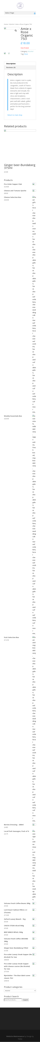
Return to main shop (14, 115)
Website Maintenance (15, 1036)
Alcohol (11, 24)
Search (25, 1000)
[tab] (20, 64)
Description (11, 64)
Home (6, 24)
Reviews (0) (10, 67)
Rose (26, 54)
